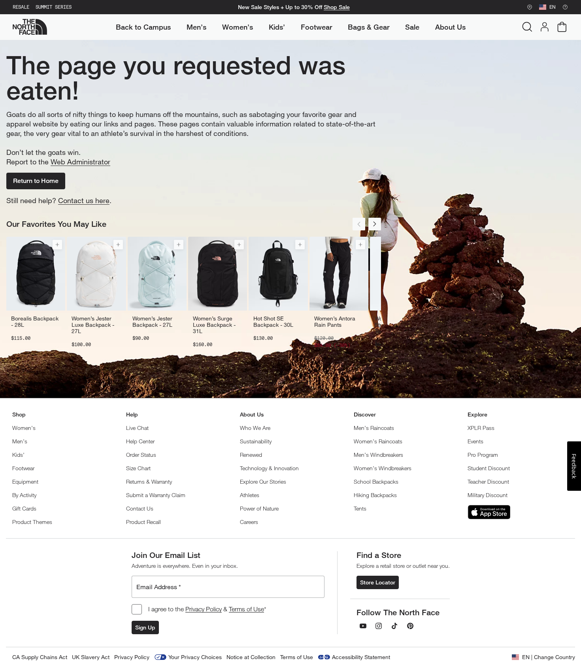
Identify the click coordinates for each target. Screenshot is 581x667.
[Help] (565, 7)
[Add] (57, 244)
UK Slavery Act (90, 657)
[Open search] (527, 27)
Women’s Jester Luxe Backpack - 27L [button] (93, 324)
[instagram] (378, 626)
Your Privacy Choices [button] (195, 657)
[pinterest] (410, 626)
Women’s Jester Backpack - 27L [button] (152, 321)
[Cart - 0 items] (562, 27)
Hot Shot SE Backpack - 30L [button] (273, 321)
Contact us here (83, 200)
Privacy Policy (203, 608)
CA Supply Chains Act (39, 657)
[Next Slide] (374, 224)
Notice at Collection (250, 657)
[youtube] (363, 626)
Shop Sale (337, 7)
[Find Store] (529, 7)
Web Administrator (80, 161)
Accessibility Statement (361, 657)
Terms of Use (246, 608)
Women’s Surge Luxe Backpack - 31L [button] (214, 324)
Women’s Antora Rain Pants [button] (334, 321)
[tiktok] (394, 626)
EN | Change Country (548, 657)
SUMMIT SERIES (54, 7)
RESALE (21, 7)
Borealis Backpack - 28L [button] (34, 321)
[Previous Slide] (359, 224)
